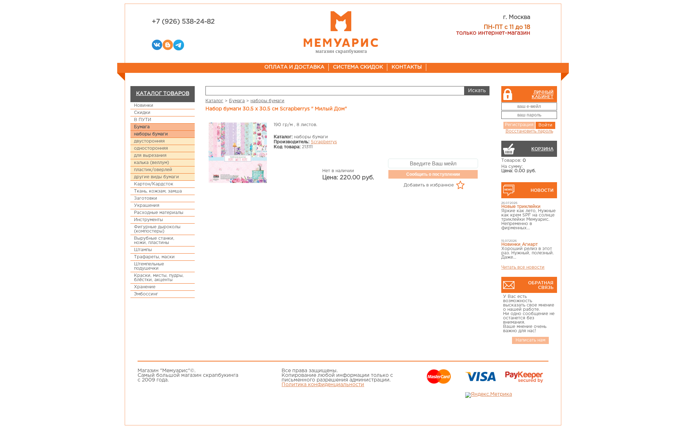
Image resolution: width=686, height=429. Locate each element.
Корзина (542, 148)
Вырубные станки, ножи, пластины (154, 240)
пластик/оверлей (153, 170)
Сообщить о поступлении (433, 174)
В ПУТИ (142, 120)
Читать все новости (523, 267)
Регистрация (519, 125)
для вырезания (150, 156)
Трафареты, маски (154, 257)
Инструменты (148, 220)
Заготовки (145, 198)
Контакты (407, 67)
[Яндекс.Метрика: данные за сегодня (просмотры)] (488, 395)
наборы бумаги (151, 134)
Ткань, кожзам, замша (158, 191)
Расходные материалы (158, 213)
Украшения (146, 206)
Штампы (143, 250)
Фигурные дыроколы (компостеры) (157, 229)
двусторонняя (149, 141)
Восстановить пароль (529, 131)
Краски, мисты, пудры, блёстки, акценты (159, 278)
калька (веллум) (151, 163)
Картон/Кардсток (153, 184)
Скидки (142, 113)
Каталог (214, 101)
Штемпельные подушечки (149, 266)
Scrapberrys (324, 142)
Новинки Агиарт (519, 244)
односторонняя (151, 148)
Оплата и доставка (294, 67)
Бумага (142, 127)
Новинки (143, 106)
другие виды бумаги (156, 177)
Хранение (144, 287)
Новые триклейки (521, 207)
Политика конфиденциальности (323, 385)
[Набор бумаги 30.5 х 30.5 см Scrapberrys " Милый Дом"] (238, 153)
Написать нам (530, 340)
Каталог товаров (162, 93)
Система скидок (358, 67)
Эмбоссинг (146, 294)
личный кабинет (542, 94)
